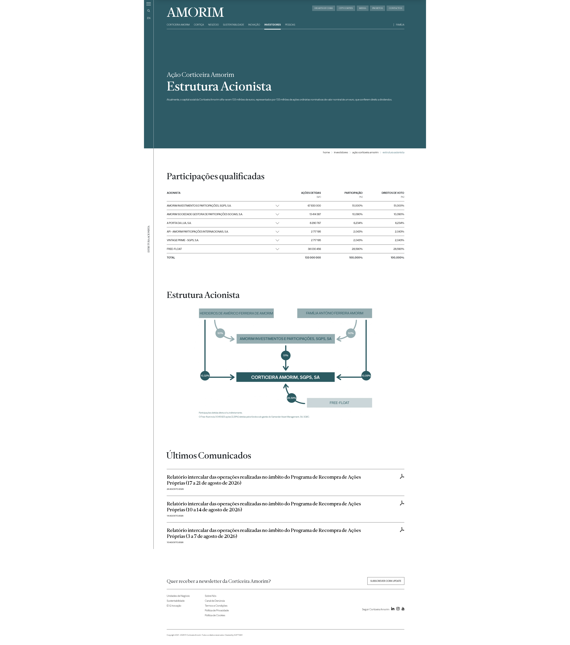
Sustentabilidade (233, 24)
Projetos (377, 8)
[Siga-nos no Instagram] (397, 609)
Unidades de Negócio (178, 595)
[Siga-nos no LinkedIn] (392, 609)
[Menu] (148, 3)
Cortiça (199, 24)
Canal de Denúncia (215, 600)
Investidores (272, 24)
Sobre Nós (210, 595)
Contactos (395, 8)
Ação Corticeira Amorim (365, 152)
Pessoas (290, 24)
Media (362, 8)
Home (326, 152)
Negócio (213, 24)
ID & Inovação (174, 605)
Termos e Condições (216, 605)
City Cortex (346, 8)
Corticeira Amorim (178, 24)
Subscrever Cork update (385, 581)
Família (400, 24)
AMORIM (190, 11)
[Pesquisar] (148, 10)
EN (148, 18)
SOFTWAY (238, 635)
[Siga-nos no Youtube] (402, 609)
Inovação (254, 24)
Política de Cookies (215, 615)
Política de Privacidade (217, 610)
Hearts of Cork (324, 8)
